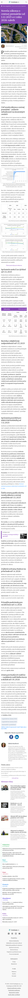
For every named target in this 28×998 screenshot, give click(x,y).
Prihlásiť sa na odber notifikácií (14, 20)
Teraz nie (14, 24)
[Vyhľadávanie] (26, 2)
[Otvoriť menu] (1, 2)
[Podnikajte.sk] (14, 2)
